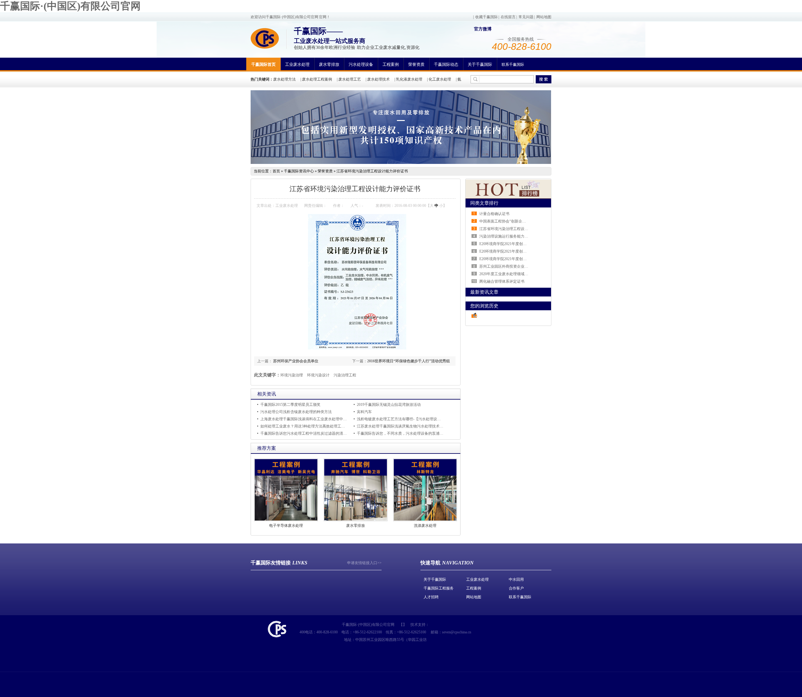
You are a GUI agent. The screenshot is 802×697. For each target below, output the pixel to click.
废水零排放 (329, 64)
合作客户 (516, 588)
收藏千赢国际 (486, 17)
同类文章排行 (484, 203)
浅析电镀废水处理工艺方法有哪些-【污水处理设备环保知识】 (408, 419)
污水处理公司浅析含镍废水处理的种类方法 (296, 412)
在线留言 (508, 17)
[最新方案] (508, 197)
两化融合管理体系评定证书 (501, 281)
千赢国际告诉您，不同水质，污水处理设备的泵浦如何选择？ (407, 433)
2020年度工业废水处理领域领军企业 (509, 274)
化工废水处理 (440, 79)
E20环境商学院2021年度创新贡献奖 (508, 259)
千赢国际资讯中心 (299, 171)
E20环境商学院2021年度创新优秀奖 (508, 244)
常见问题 (526, 17)
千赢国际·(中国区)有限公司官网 (70, 6)
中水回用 (516, 579)
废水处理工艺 (349, 79)
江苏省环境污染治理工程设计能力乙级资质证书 (518, 229)
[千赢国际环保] (265, 38)
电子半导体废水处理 (286, 525)
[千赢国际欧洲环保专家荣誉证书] (401, 162)
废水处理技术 (378, 79)
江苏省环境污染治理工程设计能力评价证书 (372, 171)
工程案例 (391, 64)
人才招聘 (431, 597)
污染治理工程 (345, 375)
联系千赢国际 (513, 64)
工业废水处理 (297, 64)
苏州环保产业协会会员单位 (295, 361)
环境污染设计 (318, 375)
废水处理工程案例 (317, 79)
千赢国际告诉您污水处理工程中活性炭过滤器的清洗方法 (307, 433)
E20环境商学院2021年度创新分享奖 (508, 251)
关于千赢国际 (480, 64)
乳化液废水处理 (409, 79)
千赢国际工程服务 (439, 588)
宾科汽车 (364, 412)
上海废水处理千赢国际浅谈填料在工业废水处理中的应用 (307, 419)
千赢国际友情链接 (271, 562)
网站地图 (543, 17)
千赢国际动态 (446, 64)
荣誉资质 (416, 64)
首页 (276, 171)
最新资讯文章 (484, 292)
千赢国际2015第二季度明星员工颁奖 (290, 404)
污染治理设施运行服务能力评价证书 (509, 236)
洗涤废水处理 (425, 525)
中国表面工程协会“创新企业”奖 (505, 221)
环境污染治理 (291, 375)
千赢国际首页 (263, 64)
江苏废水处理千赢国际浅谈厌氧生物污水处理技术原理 (402, 426)
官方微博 (483, 29)
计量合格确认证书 (494, 214)
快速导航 (430, 562)
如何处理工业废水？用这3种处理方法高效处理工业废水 (306, 426)
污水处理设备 (361, 64)
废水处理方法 (284, 79)
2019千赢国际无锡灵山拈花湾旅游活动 (389, 404)
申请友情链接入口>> (364, 563)
